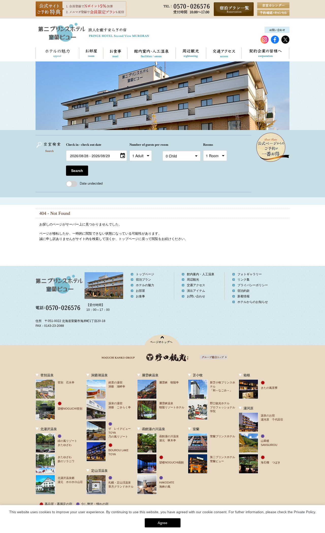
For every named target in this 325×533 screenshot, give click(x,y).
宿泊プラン (143, 279)
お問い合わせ (196, 296)
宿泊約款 (243, 291)
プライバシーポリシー (252, 285)
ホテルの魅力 (57, 53)
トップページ (145, 274)
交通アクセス (223, 53)
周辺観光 (190, 53)
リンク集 (243, 279)
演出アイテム (196, 291)
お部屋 (91, 53)
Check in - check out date (83, 145)
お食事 (115, 53)
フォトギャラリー (249, 274)
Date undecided (91, 183)
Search (77, 171)
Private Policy (304, 512)
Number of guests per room (144, 145)
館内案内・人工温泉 (151, 53)
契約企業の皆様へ (265, 53)
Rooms (208, 145)
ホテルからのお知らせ (252, 302)
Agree (162, 523)
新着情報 (243, 296)
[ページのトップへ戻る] (162, 340)
